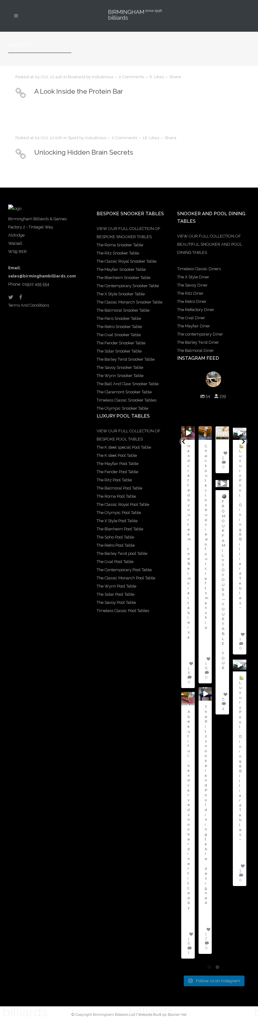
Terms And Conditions (28, 305)
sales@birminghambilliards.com (42, 276)
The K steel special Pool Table (124, 447)
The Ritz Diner (190, 293)
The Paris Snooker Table (119, 318)
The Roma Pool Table (116, 496)
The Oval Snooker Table (119, 334)
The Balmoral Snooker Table (123, 310)
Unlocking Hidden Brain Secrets (83, 152)
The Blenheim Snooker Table (123, 277)
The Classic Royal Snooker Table (126, 261)
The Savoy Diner (192, 285)
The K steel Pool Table (117, 455)
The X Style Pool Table (117, 520)
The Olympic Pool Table (119, 512)
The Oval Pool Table (115, 561)
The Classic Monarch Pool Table (126, 578)
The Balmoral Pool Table (119, 488)
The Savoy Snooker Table (120, 367)
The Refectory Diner (195, 309)
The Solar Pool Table (115, 594)
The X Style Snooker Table (121, 294)
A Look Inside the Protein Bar (78, 91)
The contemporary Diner (200, 334)
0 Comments (131, 76)
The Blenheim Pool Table (120, 529)
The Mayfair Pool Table (117, 463)
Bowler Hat (177, 1014)
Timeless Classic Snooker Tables (126, 400)
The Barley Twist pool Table (122, 553)
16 (151, 138)
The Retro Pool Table (116, 545)
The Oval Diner (191, 317)
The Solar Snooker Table (119, 351)
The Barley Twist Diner (198, 342)
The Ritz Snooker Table (118, 253)
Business (76, 76)
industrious (102, 76)
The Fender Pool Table (117, 471)
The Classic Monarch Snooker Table (129, 302)
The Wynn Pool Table (116, 586)
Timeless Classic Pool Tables (123, 610)
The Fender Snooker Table (121, 343)
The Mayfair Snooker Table (121, 269)
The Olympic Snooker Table (122, 408)
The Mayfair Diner (193, 326)
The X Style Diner (193, 277)
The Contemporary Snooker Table (128, 285)
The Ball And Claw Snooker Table (128, 383)
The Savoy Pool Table (116, 602)
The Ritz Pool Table (114, 480)
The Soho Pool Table (115, 537)
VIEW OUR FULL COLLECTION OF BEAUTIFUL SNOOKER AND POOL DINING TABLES (209, 244)
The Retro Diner (191, 301)
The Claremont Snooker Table (124, 392)
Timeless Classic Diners (199, 268)
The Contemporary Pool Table (124, 569)
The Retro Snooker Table (119, 326)
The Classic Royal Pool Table (123, 504)
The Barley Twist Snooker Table (125, 359)
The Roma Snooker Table (120, 245)
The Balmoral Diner (195, 350)
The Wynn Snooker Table (120, 375)
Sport (73, 137)
